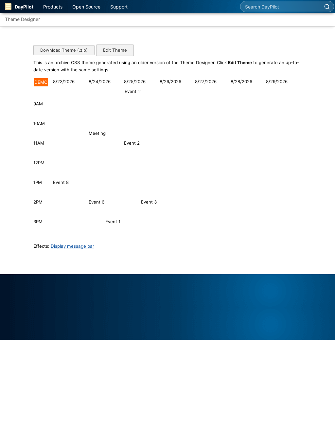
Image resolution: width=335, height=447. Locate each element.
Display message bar (72, 246)
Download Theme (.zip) (64, 50)
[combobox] (280, 6)
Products (52, 6)
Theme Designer (22, 19)
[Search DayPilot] (327, 6)
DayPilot (24, 6)
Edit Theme (115, 50)
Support (119, 6)
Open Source (86, 6)
